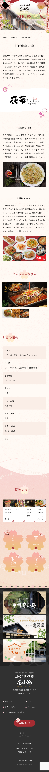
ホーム (5, 37)
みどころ (31, 701)
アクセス (31, 707)
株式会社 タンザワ (25, 752)
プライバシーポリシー (24, 760)
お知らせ (8, 701)
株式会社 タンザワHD (24, 748)
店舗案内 (14, 37)
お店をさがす (10, 707)
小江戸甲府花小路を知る (15, 712)
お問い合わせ (24, 723)
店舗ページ (30, 689)
